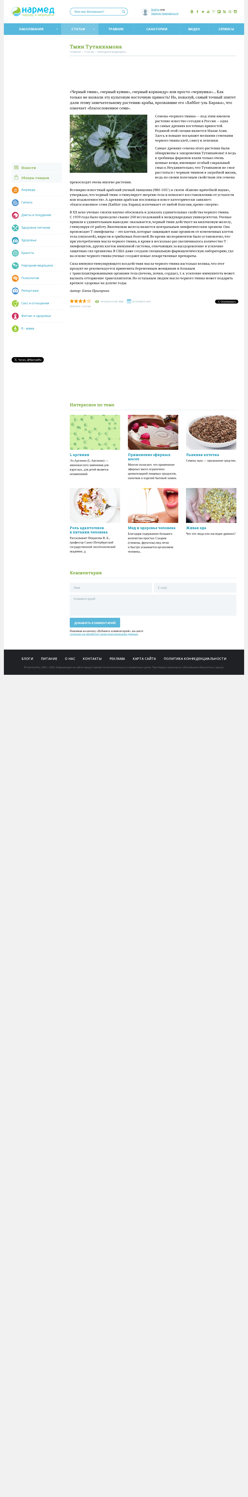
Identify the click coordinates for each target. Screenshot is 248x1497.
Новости (28, 168)
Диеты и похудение (36, 215)
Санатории (156, 29)
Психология (30, 278)
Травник (116, 29)
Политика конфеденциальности (195, 659)
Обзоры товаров (35, 178)
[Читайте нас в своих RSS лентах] (224, 11)
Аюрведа (28, 190)
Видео (194, 29)
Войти (155, 9)
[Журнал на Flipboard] (219, 11)
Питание (49, 659)
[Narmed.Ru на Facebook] (197, 11)
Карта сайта (144, 659)
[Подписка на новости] (230, 11)
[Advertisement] (153, 73)
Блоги (27, 659)
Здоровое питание (35, 227)
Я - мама (27, 328)
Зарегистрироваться (164, 13)
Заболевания (31, 29)
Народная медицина (37, 265)
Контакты (92, 659)
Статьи (78, 29)
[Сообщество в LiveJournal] (213, 11)
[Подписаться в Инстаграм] (235, 11)
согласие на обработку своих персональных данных (104, 634)
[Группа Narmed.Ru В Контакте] (192, 11)
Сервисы (226, 29)
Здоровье (28, 240)
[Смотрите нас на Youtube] (208, 11)
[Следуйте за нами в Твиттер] (202, 11)
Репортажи (30, 290)
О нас (70, 659)
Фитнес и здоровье (36, 316)
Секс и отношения (35, 303)
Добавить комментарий (95, 623)
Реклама (117, 659)
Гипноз (26, 202)
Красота (27, 253)
